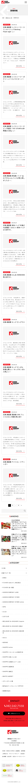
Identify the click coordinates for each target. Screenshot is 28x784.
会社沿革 (9, 756)
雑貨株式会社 (6, 691)
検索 (25, 511)
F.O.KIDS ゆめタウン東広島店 (12, 582)
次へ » (21, 505)
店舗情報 (17, 750)
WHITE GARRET (8, 676)
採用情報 (23, 750)
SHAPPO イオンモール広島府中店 (13, 652)
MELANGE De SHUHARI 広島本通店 (13, 631)
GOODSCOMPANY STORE (11, 597)
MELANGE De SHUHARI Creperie (13, 621)
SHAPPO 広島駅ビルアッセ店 (12, 661)
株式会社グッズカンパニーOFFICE (13, 686)
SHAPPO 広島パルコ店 (10, 657)
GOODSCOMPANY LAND (11, 592)
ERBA (4, 577)
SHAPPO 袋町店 (8, 671)
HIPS (4, 606)
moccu (5, 637)
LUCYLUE (6, 616)
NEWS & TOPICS (10, 750)
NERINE (5, 642)
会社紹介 (23, 753)
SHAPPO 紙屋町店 (8, 666)
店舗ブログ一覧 (9, 17)
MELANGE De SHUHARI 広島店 (13, 626)
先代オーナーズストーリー (19, 756)
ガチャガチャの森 (8, 681)
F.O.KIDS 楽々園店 (8, 587)
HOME (3, 750)
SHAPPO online (8, 647)
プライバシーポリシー (14, 753)
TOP (3, 17)
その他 (3, 568)
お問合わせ (5, 753)
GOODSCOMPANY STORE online (13, 602)
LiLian (5, 611)
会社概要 (4, 756)
